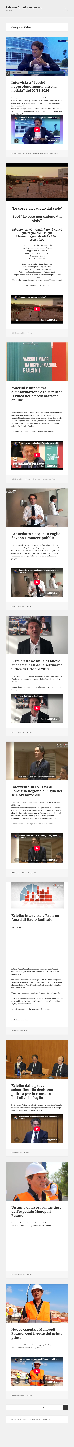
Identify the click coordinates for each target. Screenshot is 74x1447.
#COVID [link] (37, 100)
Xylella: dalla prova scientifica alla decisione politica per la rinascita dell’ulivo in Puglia (32, 1091)
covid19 (36, 153)
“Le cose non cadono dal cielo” (37, 208)
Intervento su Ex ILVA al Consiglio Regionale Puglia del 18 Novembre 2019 (36, 791)
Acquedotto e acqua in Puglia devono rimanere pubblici (35, 535)
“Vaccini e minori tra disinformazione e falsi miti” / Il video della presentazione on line (36, 394)
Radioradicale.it (22, 1020)
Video (29, 153)
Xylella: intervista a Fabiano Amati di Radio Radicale (35, 917)
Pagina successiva (65, 1407)
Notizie (30, 873)
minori (39, 479)
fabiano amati (48, 153)
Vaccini (54, 479)
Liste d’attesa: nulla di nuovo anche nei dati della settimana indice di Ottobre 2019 (37, 665)
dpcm (42, 153)
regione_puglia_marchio (19, 1419)
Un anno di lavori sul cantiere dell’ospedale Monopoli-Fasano (36, 1211)
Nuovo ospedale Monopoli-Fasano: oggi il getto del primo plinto (36, 1333)
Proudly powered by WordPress (39, 1419)
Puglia (56, 153)
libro (34, 479)
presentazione (46, 479)
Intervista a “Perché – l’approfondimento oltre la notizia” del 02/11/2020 (34, 86)
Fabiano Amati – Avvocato (24, 7)
